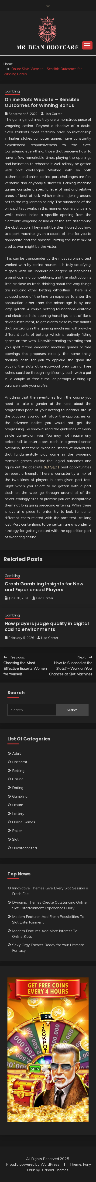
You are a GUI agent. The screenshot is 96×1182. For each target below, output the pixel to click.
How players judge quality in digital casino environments (47, 626)
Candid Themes (55, 1170)
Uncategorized (24, 848)
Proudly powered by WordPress (33, 1164)
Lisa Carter (53, 114)
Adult (16, 753)
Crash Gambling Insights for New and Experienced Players (44, 586)
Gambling (12, 91)
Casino (18, 779)
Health (17, 805)
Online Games (23, 822)
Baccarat (19, 762)
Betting (18, 770)
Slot (15, 839)
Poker (17, 830)
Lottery (18, 813)
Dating (17, 787)
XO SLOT (52, 467)
